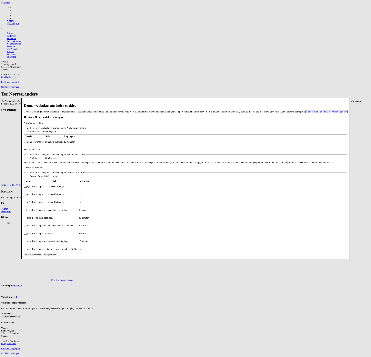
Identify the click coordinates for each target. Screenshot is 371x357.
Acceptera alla (50, 255)
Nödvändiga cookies (33, 123)
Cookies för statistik (33, 167)
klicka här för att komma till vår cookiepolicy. (326, 111)
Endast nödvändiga (33, 255)
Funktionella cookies (33, 149)
